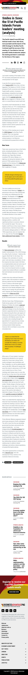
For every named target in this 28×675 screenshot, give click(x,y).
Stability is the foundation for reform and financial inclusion (19, 529)
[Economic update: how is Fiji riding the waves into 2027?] (7, 510)
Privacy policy (5, 637)
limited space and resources (16, 376)
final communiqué (9, 250)
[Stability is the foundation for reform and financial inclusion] (7, 526)
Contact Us (4, 635)
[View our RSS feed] (14, 610)
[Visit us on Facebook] (7, 610)
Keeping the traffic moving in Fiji (19, 485)
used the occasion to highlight (14, 394)
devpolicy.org (9, 452)
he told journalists (17, 429)
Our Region (16, 15)
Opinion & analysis (7, 15)
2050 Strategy (8, 132)
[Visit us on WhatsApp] (10, 610)
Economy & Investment (8, 646)
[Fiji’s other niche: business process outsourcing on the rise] (7, 543)
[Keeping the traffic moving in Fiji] (7, 483)
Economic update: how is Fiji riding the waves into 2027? (19, 513)
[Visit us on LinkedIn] (3, 610)
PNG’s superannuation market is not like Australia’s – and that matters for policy (19, 565)
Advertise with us (6, 627)
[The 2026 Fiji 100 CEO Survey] (7, 497)
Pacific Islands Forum (18, 462)
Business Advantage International (5, 631)
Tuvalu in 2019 (9, 85)
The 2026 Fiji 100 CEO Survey (19, 498)
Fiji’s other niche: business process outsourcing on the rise (19, 546)
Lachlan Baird (23, 571)
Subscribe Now (14, 592)
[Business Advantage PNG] (10, 8)
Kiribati (20, 190)
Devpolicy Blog (12, 35)
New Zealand (8, 462)
